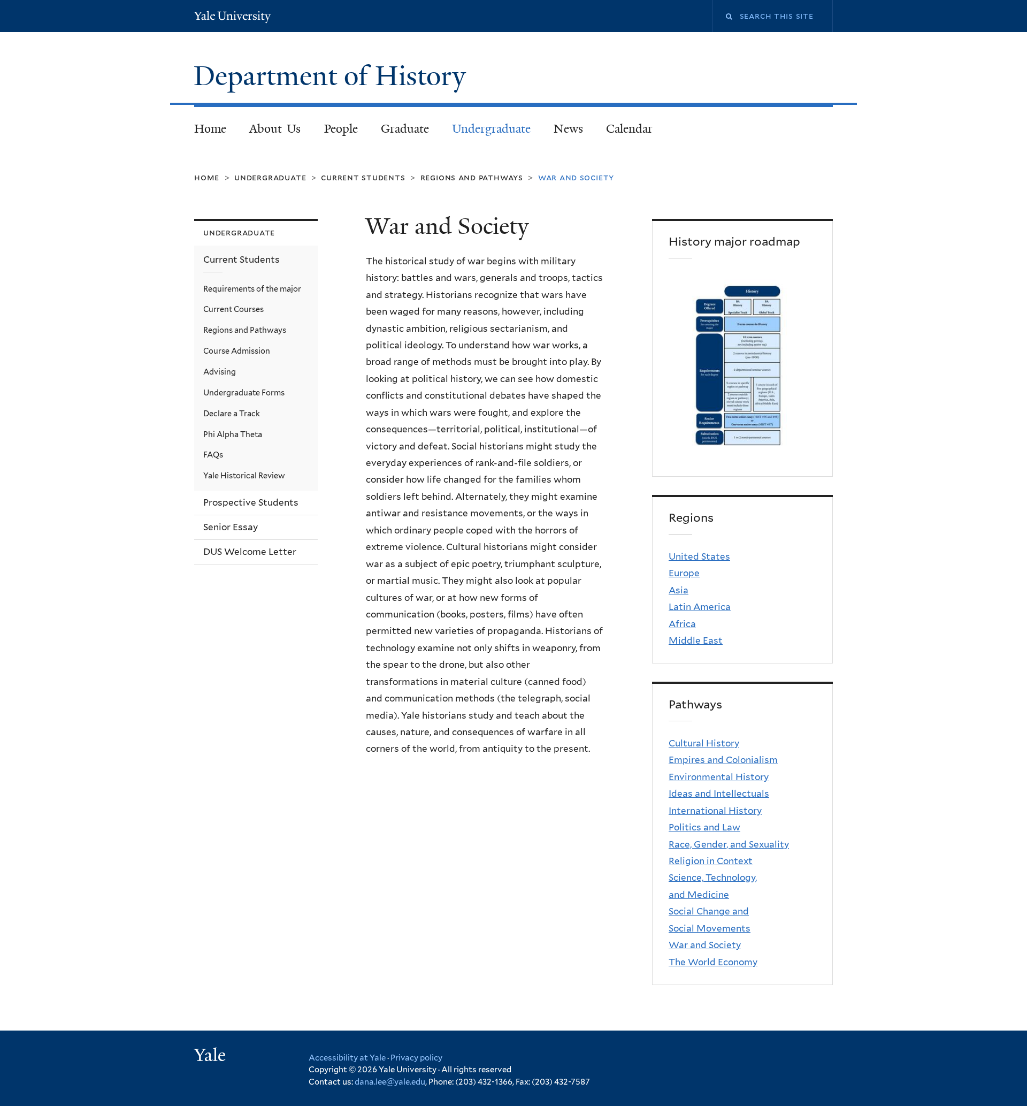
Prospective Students (250, 502)
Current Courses (233, 309)
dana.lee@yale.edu (390, 1082)
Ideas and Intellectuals (719, 793)
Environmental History (719, 777)
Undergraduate (491, 128)
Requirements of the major (252, 288)
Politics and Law (704, 827)
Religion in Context (711, 861)
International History (715, 810)
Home (210, 128)
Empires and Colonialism (723, 759)
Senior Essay (230, 527)
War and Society (705, 945)
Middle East (696, 640)
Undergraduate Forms (244, 392)
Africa (682, 624)
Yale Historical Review (244, 475)
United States (699, 556)
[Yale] (211, 1056)
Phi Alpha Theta (232, 434)
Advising (219, 371)
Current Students (363, 177)
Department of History (333, 76)
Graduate (405, 128)
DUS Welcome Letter (249, 551)
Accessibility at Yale (347, 1058)
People (341, 128)
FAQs (213, 454)
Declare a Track (231, 413)
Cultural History (704, 743)
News (568, 128)
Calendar (629, 128)
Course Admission (236, 350)
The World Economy (713, 962)
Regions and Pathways (471, 177)
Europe (684, 573)
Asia (678, 590)
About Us (275, 128)
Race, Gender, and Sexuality (729, 844)
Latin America (700, 606)
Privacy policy (416, 1058)
